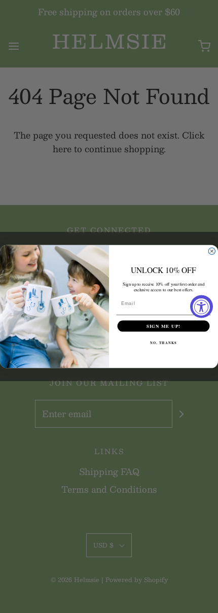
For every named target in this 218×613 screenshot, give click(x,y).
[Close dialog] (211, 251)
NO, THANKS (163, 342)
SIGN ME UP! (163, 326)
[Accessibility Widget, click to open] (201, 306)
